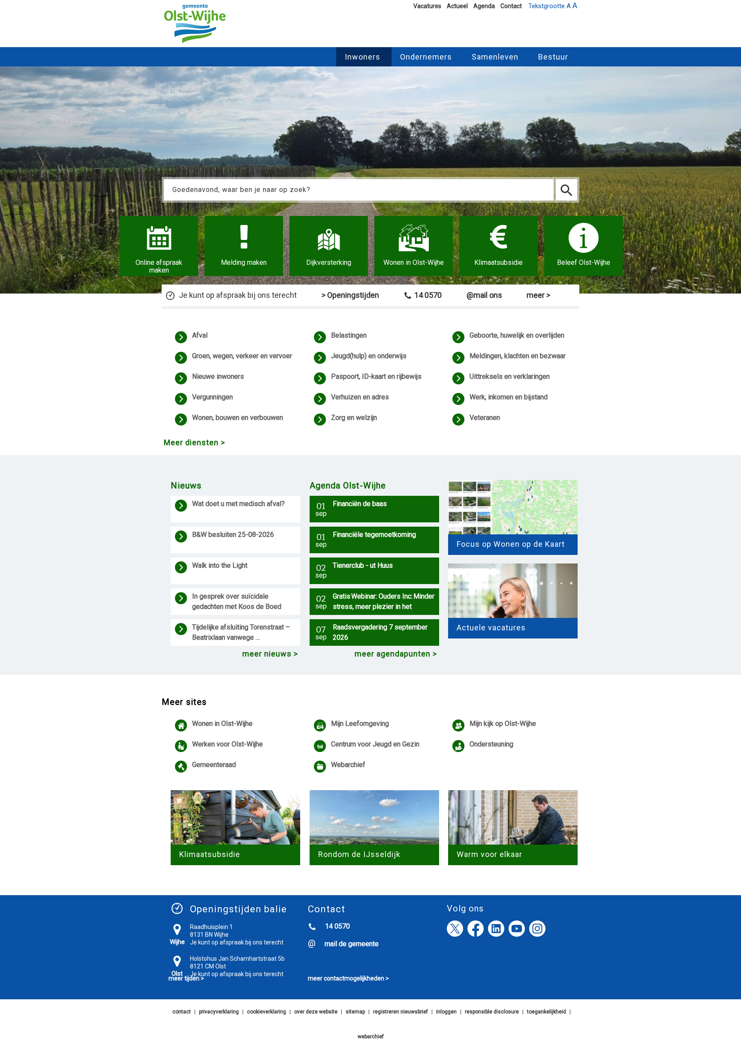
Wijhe (177, 942)
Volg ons (465, 908)
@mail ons (484, 295)
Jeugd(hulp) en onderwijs (369, 356)
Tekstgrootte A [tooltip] (552, 5)
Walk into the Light (219, 565)
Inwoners (362, 56)
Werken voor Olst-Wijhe (227, 744)
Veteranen (485, 418)
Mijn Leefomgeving (360, 723)
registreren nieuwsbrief (400, 1012)
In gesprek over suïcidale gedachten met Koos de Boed (237, 601)
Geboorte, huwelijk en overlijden (517, 335)
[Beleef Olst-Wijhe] (583, 246)
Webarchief (348, 765)
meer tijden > (186, 978)
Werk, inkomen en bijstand (509, 397)
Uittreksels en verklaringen (510, 376)
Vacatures (427, 6)
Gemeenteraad (214, 765)
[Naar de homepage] (195, 43)
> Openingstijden (350, 295)
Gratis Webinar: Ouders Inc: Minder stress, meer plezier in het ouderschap (383, 602)
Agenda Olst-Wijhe (348, 485)
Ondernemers (426, 56)
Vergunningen (212, 397)
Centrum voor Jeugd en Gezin (375, 744)
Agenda (484, 6)
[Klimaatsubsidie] (498, 246)
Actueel (457, 6)
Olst (177, 973)
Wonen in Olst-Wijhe (222, 723)
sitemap (355, 1012)
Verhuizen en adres (360, 397)
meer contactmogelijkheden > (348, 978)
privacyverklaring (219, 1012)
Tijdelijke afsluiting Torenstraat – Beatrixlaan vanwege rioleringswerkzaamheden (242, 633)
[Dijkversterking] (328, 246)
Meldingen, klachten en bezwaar (518, 356)
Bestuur (553, 56)
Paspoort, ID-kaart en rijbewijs (376, 376)
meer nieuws (267, 654)
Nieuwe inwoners (218, 376)
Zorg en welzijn (354, 418)
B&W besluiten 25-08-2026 (233, 534)
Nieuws (186, 485)
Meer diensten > (194, 443)
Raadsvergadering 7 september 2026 (380, 632)
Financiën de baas (360, 504)
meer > (538, 295)
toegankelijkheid (546, 1012)
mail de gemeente (352, 944)
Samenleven (495, 56)
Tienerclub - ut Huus (363, 565)
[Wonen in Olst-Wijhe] (413, 246)
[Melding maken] (244, 246)
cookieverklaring (266, 1012)
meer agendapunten (393, 654)
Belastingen (349, 335)
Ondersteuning (491, 744)
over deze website (315, 1012)
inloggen (446, 1012)
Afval (200, 335)
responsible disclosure (492, 1012)
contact (181, 1012)
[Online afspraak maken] (159, 246)
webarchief (371, 1037)
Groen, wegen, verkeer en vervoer (242, 356)
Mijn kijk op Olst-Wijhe (503, 723)
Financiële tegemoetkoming (374, 534)
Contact (511, 6)
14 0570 (428, 295)
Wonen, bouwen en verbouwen (237, 418)
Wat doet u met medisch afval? (239, 504)
